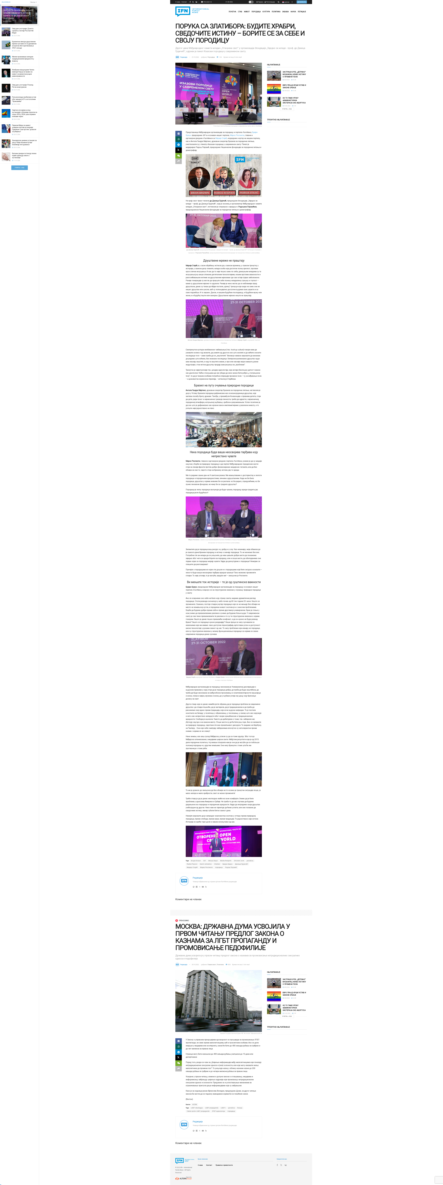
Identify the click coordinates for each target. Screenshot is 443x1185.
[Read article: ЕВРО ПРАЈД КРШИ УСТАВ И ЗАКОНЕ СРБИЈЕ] (274, 89)
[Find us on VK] (196, 2)
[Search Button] (278, 2)
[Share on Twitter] (178, 150)
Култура (266, 12)
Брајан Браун (227, 864)
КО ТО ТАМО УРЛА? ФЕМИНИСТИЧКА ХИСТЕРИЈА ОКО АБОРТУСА (294, 100)
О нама (177, 2)
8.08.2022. (287, 80)
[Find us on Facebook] (190, 2)
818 (229, 964)
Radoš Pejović (192, 864)
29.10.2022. (195, 57)
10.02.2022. (287, 106)
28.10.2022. (195, 964)
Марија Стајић (221, 138)
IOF (204, 861)
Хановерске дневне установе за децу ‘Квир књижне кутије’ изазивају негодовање (24, 142)
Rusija (239, 1108)
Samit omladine (206, 864)
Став (240, 12)
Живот (247, 12)
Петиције (302, 12)
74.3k (294, 80)
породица (219, 867)
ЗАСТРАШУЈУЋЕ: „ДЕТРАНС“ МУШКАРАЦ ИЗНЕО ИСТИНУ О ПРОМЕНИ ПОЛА (294, 74)
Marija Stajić (213, 861)
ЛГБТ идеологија (218, 1111)
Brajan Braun (196, 861)
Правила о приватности (224, 1165)
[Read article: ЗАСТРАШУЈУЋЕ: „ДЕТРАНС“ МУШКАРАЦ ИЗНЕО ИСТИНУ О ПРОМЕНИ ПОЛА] (274, 76)
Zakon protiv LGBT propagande (198, 1111)
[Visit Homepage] (192, 11)
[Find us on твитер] (193, 2)
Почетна (232, 12)
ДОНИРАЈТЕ (302, 2)
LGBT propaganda (211, 1108)
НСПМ (194, 1104)
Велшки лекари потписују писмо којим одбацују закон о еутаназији (24, 155)
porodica (250, 861)
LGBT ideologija (197, 1108)
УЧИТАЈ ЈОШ (19, 167)
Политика (276, 12)
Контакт (184, 2)
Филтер (32, 2)
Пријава (260, 2)
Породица (256, 12)
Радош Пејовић (231, 867)
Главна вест (212, 964)
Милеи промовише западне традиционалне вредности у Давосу (23, 59)
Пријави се (207, 2)
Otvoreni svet (239, 861)
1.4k (220, 57)
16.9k (294, 90)
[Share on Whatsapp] (178, 139)
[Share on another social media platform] (178, 161)
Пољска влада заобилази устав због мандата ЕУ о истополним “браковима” (24, 99)
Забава (285, 12)
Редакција (183, 57)
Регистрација (270, 2)
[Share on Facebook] (178, 133)
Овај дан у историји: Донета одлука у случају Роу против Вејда (22, 31)
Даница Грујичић (241, 864)
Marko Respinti (225, 861)
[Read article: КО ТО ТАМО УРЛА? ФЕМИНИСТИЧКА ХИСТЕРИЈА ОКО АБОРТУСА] (274, 102)
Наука (293, 12)
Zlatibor (217, 864)
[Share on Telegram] (178, 144)
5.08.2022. (287, 90)
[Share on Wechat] (178, 155)
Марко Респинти (237, 135)
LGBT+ (223, 1108)
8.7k (294, 106)
